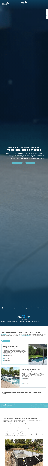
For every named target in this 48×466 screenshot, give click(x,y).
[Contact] (46, 15)
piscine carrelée (19, 428)
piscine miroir (28, 335)
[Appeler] (46, 10)
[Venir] (46, 17)
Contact (46, 16)
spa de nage (24, 428)
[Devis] (46, 12)
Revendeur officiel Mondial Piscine (7, 334)
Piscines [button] (35, 404)
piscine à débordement (21, 335)
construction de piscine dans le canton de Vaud (38, 336)
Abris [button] (44, 404)
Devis (46, 13)
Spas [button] (40, 404)
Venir (46, 18)
